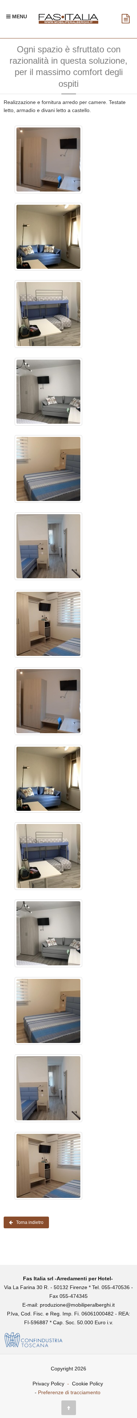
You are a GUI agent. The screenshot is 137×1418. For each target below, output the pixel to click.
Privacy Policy (48, 1384)
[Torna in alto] (68, 1407)
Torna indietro (28, 1222)
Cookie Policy (87, 1384)
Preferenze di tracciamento (69, 1392)
